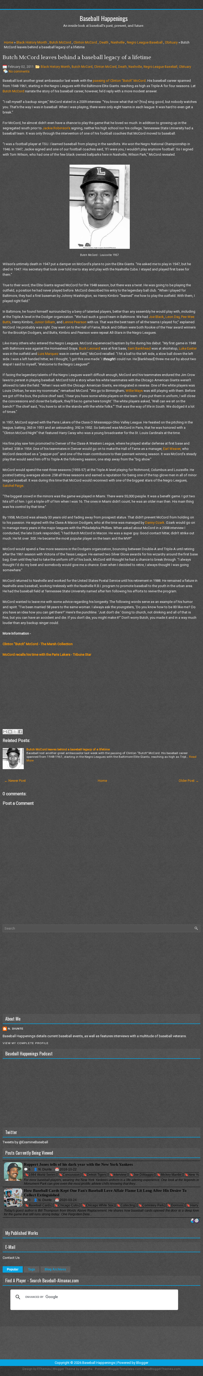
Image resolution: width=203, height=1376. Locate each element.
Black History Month (31, 42)
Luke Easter (188, 348)
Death (103, 42)
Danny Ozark (154, 523)
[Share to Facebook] (20, 731)
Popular (13, 1269)
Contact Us (11, 1258)
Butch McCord (60, 42)
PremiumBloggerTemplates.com (118, 1369)
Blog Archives (55, 1269)
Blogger (142, 1363)
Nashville (117, 42)
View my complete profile (26, 1043)
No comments (19, 71)
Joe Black (156, 317)
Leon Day (172, 317)
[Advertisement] (101, 973)
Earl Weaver (172, 449)
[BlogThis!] (10, 731)
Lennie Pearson (74, 322)
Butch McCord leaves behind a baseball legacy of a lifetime (77, 57)
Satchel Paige (13, 486)
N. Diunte (16, 1028)
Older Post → (189, 781)
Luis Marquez (48, 354)
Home (8, 42)
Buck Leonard (89, 348)
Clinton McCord (85, 42)
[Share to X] (15, 731)
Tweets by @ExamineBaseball (25, 1142)
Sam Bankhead (139, 348)
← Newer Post (15, 781)
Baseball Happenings (104, 18)
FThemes (44, 1369)
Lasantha (86, 1369)
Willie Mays (134, 391)
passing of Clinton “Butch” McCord (119, 81)
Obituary (171, 42)
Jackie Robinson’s (56, 128)
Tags (31, 1269)
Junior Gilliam (44, 322)
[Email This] (5, 731)
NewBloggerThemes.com (162, 1369)
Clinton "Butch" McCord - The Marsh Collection (38, 644)
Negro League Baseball (145, 42)
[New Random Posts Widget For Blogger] (195, 1221)
